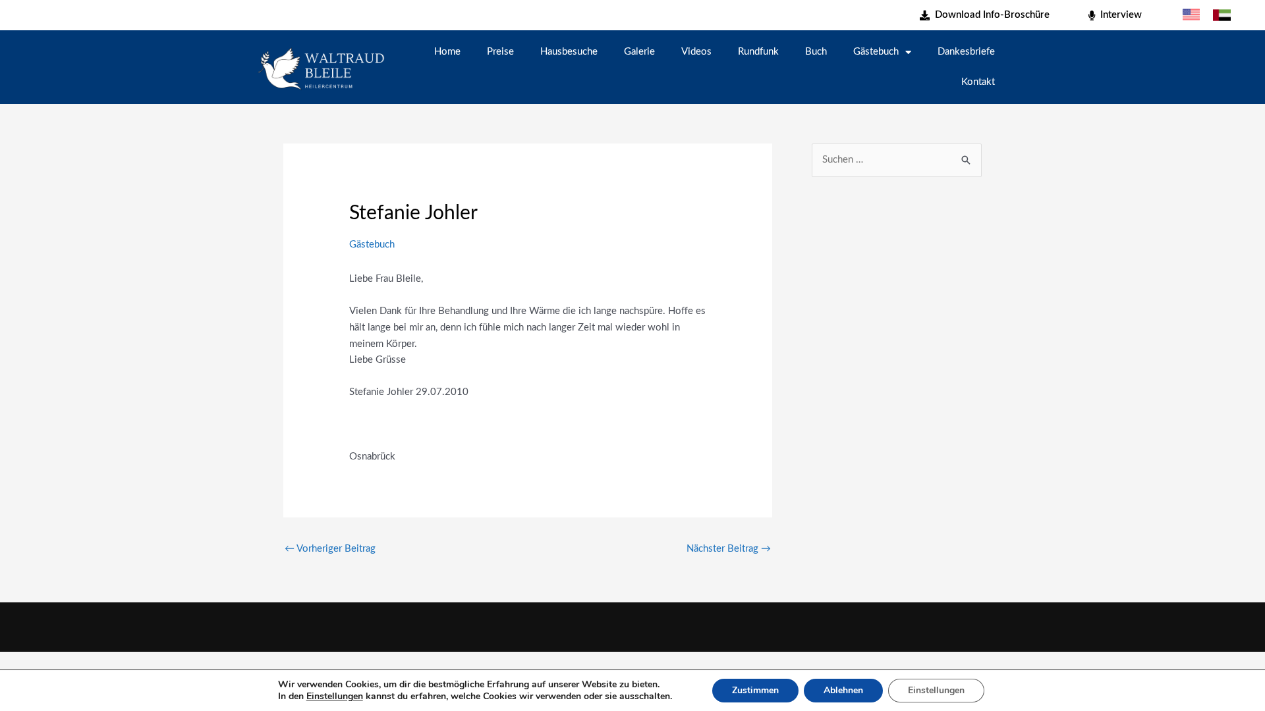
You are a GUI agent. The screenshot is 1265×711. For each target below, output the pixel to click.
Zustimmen (755, 690)
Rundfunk (758, 52)
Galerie (639, 52)
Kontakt (978, 82)
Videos (696, 52)
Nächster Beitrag (729, 549)
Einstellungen (334, 696)
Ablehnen (843, 690)
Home (447, 52)
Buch (816, 52)
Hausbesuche (569, 52)
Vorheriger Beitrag (330, 549)
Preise (500, 52)
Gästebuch (876, 52)
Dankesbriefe (966, 52)
